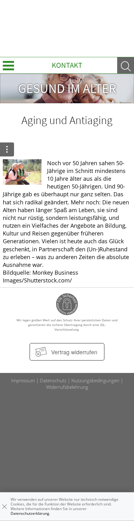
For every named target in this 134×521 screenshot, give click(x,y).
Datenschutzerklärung (30, 513)
